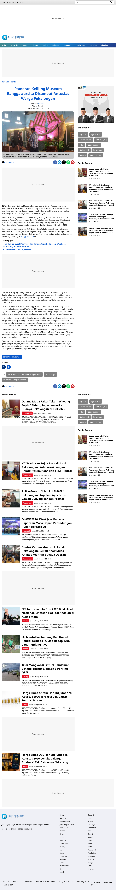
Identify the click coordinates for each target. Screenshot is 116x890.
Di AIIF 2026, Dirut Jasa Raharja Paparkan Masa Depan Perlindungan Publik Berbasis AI (101, 216)
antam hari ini (85, 139)
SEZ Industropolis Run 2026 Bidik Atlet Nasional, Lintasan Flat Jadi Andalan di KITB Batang (48, 612)
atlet (81, 145)
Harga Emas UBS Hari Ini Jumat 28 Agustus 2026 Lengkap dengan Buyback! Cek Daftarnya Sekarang (45, 758)
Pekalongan (27, 475)
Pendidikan (93, 45)
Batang (83, 155)
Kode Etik (6, 881)
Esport (90, 834)
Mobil (90, 843)
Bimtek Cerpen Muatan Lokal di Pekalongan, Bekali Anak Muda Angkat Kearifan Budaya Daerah (101, 230)
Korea (62, 862)
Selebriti (91, 815)
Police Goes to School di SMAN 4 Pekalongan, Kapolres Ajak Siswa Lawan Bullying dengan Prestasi (101, 203)
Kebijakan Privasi (66, 881)
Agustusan (95, 134)
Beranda (5, 82)
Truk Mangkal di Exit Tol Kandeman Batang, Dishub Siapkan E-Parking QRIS (46, 668)
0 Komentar (9, 162)
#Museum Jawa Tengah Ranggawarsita (24, 374)
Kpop (62, 869)
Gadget (90, 862)
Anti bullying (101, 139)
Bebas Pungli (95, 155)
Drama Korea (65, 866)
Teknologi (104, 45)
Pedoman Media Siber (45, 881)
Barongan (97, 150)
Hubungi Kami (83, 881)
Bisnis (25, 45)
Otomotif (67, 45)
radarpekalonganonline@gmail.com (17, 829)
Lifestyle (14, 45)
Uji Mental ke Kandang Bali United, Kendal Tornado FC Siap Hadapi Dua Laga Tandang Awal (46, 640)
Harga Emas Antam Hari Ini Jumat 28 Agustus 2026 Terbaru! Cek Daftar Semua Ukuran (47, 696)
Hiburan (35, 45)
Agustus (83, 134)
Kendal (25, 649)
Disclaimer (28, 881)
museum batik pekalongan (14, 379)
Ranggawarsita (27, 236)
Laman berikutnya (11, 357)
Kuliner (46, 45)
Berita (4, 45)
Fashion (62, 850)
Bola (89, 831)
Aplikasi (91, 859)
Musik (62, 872)
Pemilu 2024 (80, 45)
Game (90, 866)
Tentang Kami (7, 885)
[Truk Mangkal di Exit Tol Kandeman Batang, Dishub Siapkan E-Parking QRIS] (11, 672)
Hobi (89, 818)
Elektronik (63, 856)
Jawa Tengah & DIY (67, 824)
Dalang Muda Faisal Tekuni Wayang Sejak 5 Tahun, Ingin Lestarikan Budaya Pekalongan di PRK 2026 (101, 172)
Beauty (62, 847)
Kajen (62, 834)
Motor (90, 847)
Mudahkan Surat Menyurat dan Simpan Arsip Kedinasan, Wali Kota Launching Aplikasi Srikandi (34, 245)
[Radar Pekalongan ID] (13, 38)
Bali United (84, 150)
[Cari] (111, 2)
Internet (91, 869)
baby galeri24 (93, 145)
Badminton (92, 828)
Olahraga (55, 45)
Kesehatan (64, 843)
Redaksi (41, 103)
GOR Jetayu (50, 374)
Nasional (26, 531)
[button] (5, 45)
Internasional (65, 821)
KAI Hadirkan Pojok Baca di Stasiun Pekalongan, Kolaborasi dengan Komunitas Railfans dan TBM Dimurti (101, 188)
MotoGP (91, 837)
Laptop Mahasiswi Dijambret (18, 249)
